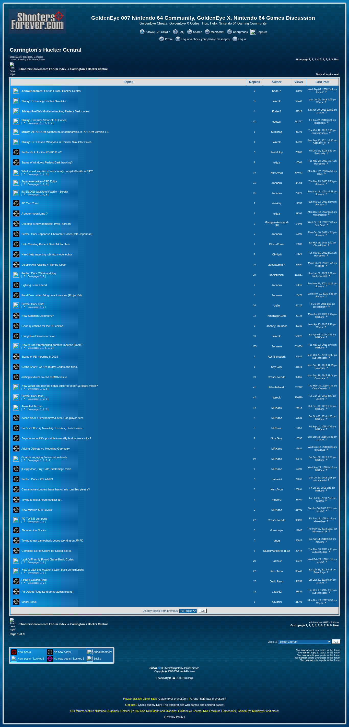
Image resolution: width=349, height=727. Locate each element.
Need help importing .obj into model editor (46, 254)
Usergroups (240, 31)
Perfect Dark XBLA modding (38, 273)
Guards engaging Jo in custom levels (44, 457)
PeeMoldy (277, 152)
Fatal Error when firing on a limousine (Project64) (51, 295)
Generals (38, 57)
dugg (277, 540)
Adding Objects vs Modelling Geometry (45, 448)
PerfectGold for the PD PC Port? (41, 152)
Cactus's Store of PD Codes (48, 120)
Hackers (27, 57)
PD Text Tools (30, 203)
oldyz (276, 162)
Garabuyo (276, 530)
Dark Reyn (319, 572)
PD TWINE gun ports (34, 518)
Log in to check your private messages (205, 39)
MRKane (319, 317)
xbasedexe (319, 123)
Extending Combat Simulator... (49, 101)
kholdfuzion (277, 274)
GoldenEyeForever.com (173, 698)
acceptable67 (276, 264)
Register (262, 31)
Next (336, 59)
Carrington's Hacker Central (46, 50)
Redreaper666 (319, 276)
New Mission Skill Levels (36, 509)
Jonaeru (277, 182)
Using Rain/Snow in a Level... (39, 336)
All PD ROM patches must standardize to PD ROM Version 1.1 (70, 131)
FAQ (181, 31)
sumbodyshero (320, 133)
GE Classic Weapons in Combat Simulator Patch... (62, 142)
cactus (276, 121)
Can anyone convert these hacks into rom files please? (55, 489)
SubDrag (276, 131)
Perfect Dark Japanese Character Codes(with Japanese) (56, 234)
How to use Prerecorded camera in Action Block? (51, 344)
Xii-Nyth (277, 254)
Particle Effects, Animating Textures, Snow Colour (52, 428)
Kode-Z (276, 90)
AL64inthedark (277, 356)
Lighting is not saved (34, 285)
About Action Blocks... (34, 530)
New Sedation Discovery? (37, 315)
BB (170, 677)
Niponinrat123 (319, 531)
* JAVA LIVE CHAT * (158, 31)
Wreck (277, 101)
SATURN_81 (320, 143)
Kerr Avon (277, 172)
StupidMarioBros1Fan (276, 550)
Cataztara (320, 368)
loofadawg (320, 450)
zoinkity (276, 203)
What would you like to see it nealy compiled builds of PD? (57, 171)
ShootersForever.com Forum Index (42, 69)
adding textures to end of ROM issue (44, 377)
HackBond (319, 163)
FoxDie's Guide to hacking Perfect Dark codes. (60, 111)
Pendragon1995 (276, 315)
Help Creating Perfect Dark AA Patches (45, 244)
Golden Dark (39, 579)
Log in (242, 39)
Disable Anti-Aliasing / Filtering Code (43, 264)
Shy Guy (276, 366)
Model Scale (29, 601)
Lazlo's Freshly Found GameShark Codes (47, 559)
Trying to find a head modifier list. (41, 499)
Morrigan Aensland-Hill (277, 224)
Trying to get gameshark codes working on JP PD (52, 540)
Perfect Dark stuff (32, 304)
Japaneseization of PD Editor (39, 181)
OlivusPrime (276, 244)
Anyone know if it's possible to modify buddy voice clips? (56, 438)
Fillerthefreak (277, 387)
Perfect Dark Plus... (33, 395)
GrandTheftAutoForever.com (208, 698)
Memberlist (217, 31)
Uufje (276, 305)
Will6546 (319, 266)
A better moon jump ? (34, 213)
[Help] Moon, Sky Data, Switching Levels (46, 469)
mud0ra (276, 499)
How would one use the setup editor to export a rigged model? (59, 385)
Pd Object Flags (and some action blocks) (47, 591)
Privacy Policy (174, 716)
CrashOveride (276, 377)
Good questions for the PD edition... (43, 325)
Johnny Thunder (276, 325)
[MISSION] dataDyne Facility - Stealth (44, 191)
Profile (169, 39)
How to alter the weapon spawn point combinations (52, 569)
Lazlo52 (320, 112)
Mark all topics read (327, 74)
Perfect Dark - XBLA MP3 (37, 479)
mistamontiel (320, 215)
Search (197, 31)
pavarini (277, 479)
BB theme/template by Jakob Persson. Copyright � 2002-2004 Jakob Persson (174, 669)
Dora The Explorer (167, 704)
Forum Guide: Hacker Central (62, 90)
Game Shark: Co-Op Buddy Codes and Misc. (49, 366)
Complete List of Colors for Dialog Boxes (46, 550)
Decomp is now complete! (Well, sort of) (46, 223)
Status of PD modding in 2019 (39, 356)
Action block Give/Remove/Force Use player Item (52, 417)
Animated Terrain (31, 406)
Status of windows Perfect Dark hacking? (47, 162)
